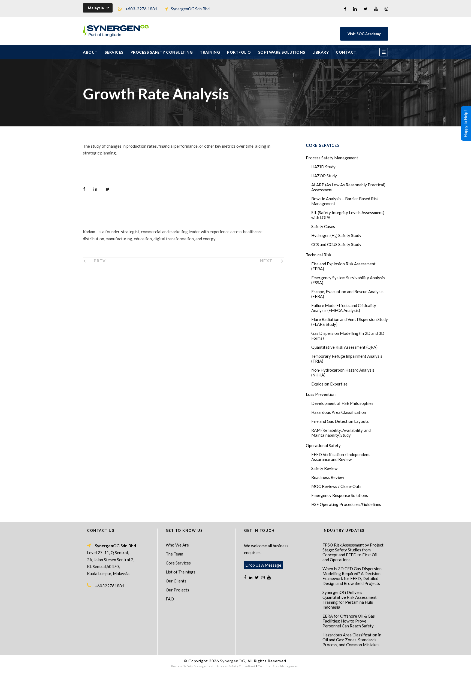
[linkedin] (355, 8)
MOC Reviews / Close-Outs (336, 486)
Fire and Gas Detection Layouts (340, 421)
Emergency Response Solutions (339, 495)
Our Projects (177, 589)
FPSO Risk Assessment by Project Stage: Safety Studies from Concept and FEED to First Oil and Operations (353, 552)
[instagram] (386, 8)
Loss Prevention (321, 394)
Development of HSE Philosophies (342, 403)
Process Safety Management (332, 157)
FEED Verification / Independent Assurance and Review (340, 457)
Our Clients (176, 580)
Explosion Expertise (329, 383)
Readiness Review (327, 477)
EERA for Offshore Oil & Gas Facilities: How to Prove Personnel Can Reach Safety (348, 621)
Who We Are (177, 544)
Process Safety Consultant (235, 666)
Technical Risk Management (279, 666)
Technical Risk (318, 254)
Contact (346, 52)
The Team (174, 553)
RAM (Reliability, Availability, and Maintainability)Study (341, 433)
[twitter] (365, 8)
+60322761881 (109, 585)
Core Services (178, 562)
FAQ (170, 598)
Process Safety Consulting (162, 52)
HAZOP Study (324, 175)
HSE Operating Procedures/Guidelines (346, 504)
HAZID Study (323, 166)
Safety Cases (323, 226)
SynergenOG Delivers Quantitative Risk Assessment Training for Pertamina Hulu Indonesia (349, 599)
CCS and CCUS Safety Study (336, 244)
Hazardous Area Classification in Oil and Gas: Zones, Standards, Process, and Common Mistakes (351, 639)
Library (320, 52)
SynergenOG (232, 660)
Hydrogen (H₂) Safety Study (336, 235)
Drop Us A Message (263, 565)
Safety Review (324, 468)
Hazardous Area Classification (338, 412)
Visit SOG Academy (364, 34)
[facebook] (345, 8)
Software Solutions (281, 52)
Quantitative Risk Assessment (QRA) (344, 347)
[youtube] (376, 8)
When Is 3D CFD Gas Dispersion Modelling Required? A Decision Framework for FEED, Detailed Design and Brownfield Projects (352, 576)
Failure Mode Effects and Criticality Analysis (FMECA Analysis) (343, 308)
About (90, 52)
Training (210, 52)
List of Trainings (180, 571)
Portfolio (239, 52)
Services (114, 52)
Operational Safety (323, 445)
